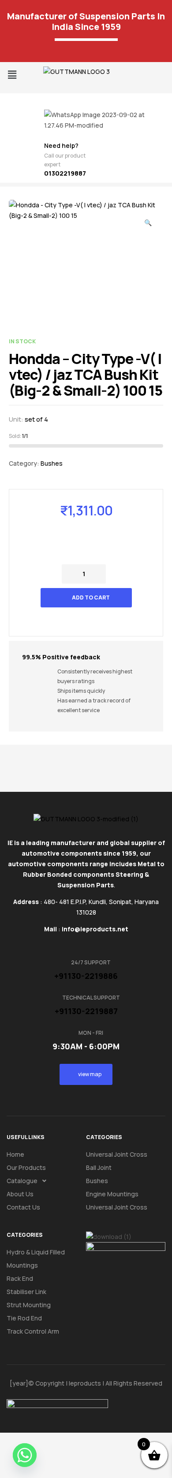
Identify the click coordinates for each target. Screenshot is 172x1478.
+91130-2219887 (86, 1011)
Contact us (23, 1207)
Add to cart (91, 597)
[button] (11, 74)
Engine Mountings (112, 1194)
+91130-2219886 (86, 976)
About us (20, 1194)
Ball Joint (99, 1167)
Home (15, 1154)
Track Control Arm (33, 1331)
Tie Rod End (24, 1318)
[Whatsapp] (25, 1455)
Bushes (52, 463)
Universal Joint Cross (116, 1154)
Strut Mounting (29, 1305)
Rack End (20, 1278)
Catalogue (22, 1181)
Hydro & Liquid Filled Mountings (36, 1258)
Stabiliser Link (26, 1291)
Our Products (26, 1167)
